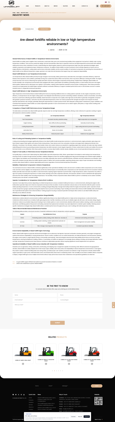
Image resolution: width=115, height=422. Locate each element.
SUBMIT (57, 323)
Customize (73, 416)
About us (31, 407)
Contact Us (85, 6)
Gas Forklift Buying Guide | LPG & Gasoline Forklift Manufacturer (46, 404)
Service (55, 6)
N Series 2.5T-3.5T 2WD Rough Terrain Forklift (92, 360)
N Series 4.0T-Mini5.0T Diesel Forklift (23, 360)
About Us (46, 6)
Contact (31, 409)
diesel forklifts (29, 77)
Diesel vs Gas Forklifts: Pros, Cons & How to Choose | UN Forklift (47, 408)
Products (37, 6)
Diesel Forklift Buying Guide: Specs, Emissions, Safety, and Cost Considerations (47, 399)
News (73, 6)
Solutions (31, 402)
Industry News (24, 13)
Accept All (87, 416)
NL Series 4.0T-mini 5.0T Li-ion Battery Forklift (46, 360)
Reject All (80, 416)
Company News (29, 29)
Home (27, 6)
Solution (65, 6)
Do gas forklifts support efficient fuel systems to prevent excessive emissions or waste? (39, 262)
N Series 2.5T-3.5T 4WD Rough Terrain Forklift (69, 360)
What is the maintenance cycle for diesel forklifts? (29, 263)
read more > (23, 364)
